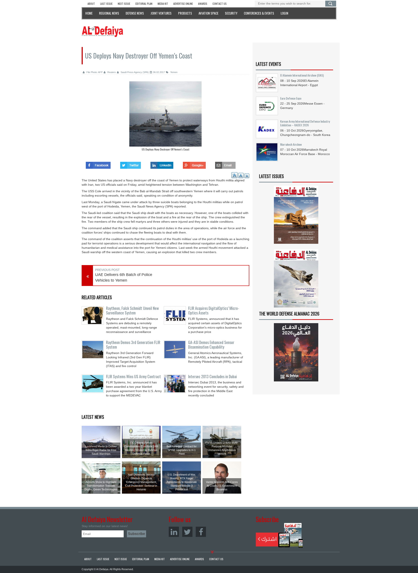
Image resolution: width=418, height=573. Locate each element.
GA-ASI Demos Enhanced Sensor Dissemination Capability (211, 344)
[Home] (102, 31)
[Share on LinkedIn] (161, 164)
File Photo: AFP (94, 72)
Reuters (111, 72)
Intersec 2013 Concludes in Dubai (212, 376)
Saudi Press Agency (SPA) (134, 72)
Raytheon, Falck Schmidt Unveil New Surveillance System (132, 310)
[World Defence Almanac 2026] (296, 352)
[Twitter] (187, 532)
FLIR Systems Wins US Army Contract (133, 376)
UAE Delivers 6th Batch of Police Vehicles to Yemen (123, 277)
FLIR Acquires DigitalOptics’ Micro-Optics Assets (213, 310)
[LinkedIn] (174, 532)
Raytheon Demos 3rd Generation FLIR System (133, 344)
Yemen (173, 72)
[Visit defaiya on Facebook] (98, 164)
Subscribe (279, 535)
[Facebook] (201, 532)
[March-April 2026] (296, 216)
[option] (165, 117)
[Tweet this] (130, 164)
